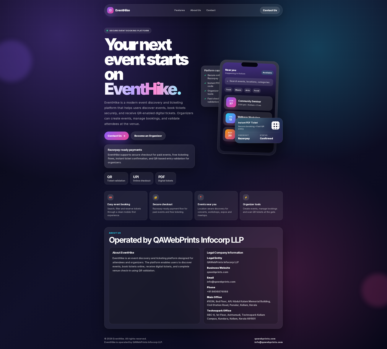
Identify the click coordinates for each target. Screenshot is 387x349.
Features (179, 10)
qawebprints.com (217, 272)
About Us (195, 10)
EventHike (122, 10)
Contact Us (270, 10)
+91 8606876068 (217, 291)
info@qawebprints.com (221, 281)
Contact (210, 10)
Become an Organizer (148, 135)
